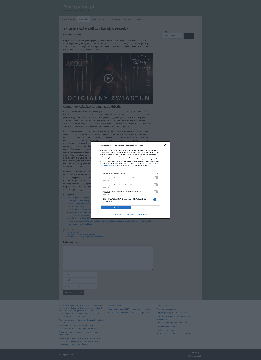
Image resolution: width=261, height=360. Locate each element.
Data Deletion (119, 214)
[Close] (166, 145)
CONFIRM (116, 207)
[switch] (155, 177)
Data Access (130, 214)
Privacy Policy (142, 214)
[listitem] (130, 173)
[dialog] (130, 180)
